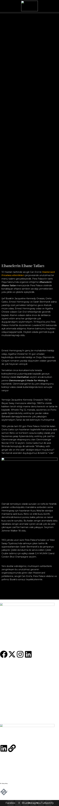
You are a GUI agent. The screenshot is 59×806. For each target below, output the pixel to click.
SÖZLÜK (4, 696)
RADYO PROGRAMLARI (13, 689)
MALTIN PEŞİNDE (10, 715)
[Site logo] (29, 5)
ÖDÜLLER (5, 699)
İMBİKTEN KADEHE (10, 712)
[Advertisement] (29, 42)
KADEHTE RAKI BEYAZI (13, 719)
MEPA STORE (7, 686)
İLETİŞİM (4, 692)
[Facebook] (4, 654)
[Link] (12, 748)
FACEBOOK (6, 666)
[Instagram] (20, 654)
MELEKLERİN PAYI (10, 709)
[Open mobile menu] (55, 6)
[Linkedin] (28, 654)
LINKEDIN (5, 676)
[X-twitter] (12, 654)
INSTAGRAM (7, 673)
